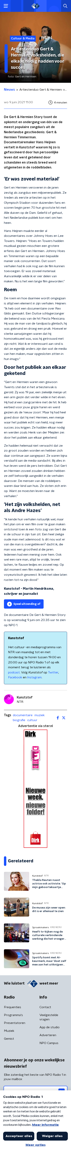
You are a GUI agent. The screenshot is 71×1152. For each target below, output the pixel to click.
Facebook (15, 677)
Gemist (9, 1038)
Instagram (34, 677)
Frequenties (12, 1007)
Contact (45, 1007)
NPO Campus (48, 1043)
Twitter (53, 672)
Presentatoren (14, 1023)
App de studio (49, 1027)
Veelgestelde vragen (48, 1017)
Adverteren (47, 1035)
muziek (40, 715)
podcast (14, 672)
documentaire (23, 715)
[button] (6, 6)
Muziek (9, 1030)
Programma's (13, 1015)
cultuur (32, 720)
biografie (19, 720)
